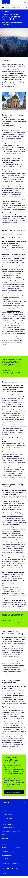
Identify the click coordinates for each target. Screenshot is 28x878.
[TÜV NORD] (3, 8)
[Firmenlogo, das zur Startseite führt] (6, 2)
